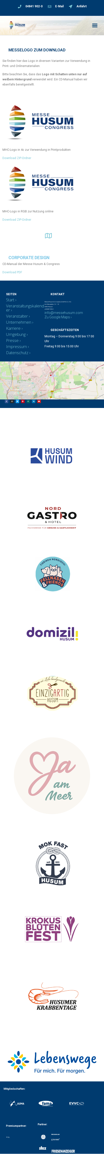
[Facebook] (6, 401)
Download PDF (12, 272)
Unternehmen (18, 322)
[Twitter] (17, 401)
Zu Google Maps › (58, 317)
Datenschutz (17, 352)
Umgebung (16, 334)
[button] (94, 25)
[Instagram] (12, 401)
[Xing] (28, 401)
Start (10, 300)
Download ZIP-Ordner (16, 158)
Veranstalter (17, 316)
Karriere (13, 328)
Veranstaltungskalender (25, 308)
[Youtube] (39, 401)
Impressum (16, 346)
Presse (12, 340)
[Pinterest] (22, 401)
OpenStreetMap (20, 396)
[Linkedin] (33, 401)
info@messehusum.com (64, 313)
